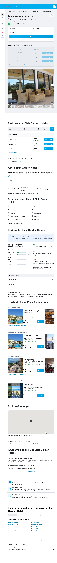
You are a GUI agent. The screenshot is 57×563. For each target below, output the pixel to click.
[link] (18, 325)
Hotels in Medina (35, 526)
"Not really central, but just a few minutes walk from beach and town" (43, 264)
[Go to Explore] (2, 23)
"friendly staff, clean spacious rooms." (42, 250)
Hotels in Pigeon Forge (37, 524)
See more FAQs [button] (31, 471)
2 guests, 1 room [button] (14, 32)
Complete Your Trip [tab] (36, 515)
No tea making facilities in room (42, 261)
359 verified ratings (22, 24)
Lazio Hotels (24, 11)
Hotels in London (12, 531)
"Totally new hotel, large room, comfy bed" (43, 247)
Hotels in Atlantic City (36, 528)
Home (9, 11)
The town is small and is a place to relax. (43, 254)
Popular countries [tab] (23, 515)
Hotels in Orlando (12, 526)
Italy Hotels (14, 11)
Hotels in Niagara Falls (37, 533)
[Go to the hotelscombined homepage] (11, 6)
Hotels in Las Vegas (13, 522)
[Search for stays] (2, 14)
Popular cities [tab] (12, 515)
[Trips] (2, 27)
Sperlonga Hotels (35, 11)
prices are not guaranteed (41, 540)
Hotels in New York (13, 528)
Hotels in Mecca (35, 522)
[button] (2, 6)
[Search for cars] (2, 17)
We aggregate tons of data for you (17, 547)
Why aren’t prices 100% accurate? (18, 550)
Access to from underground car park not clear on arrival (42, 267)
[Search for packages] (2, 20)
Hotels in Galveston (36, 531)
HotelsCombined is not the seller (17, 544)
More (9, 176)
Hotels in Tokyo (12, 533)
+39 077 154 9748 (13, 21)
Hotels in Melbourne (13, 524)
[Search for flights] (2, 11)
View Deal (40, 322)
